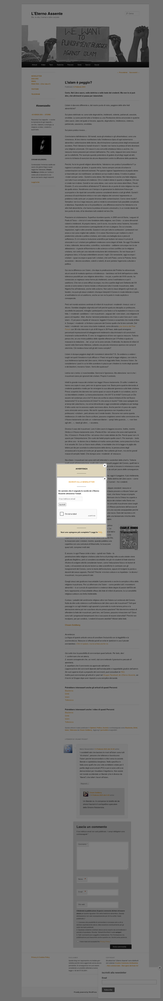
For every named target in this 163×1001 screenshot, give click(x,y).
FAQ (100, 532)
